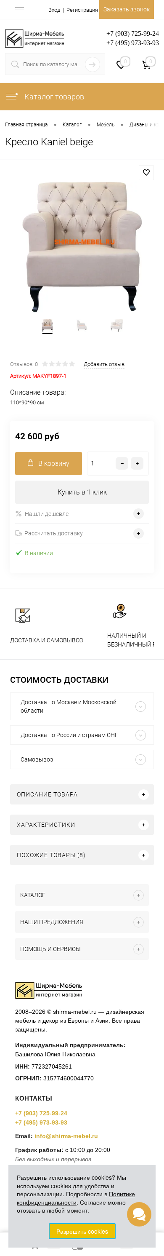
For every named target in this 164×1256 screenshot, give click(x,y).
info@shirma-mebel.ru (66, 1136)
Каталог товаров (53, 96)
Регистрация (82, 10)
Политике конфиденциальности (76, 1197)
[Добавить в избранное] (146, 172)
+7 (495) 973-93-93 (41, 1122)
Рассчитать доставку (53, 533)
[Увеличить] (82, 247)
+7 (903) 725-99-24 (41, 1113)
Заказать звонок (126, 9)
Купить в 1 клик (82, 492)
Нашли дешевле (47, 513)
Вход (54, 10)
